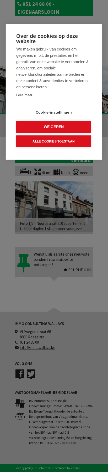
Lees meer (24, 95)
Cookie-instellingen (54, 112)
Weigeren (54, 127)
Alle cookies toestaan (54, 141)
